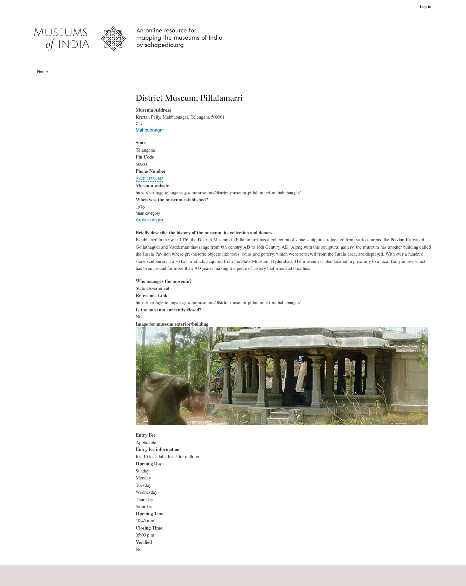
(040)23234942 (149, 178)
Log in (425, 6)
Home (42, 71)
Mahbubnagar (150, 129)
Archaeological (150, 219)
